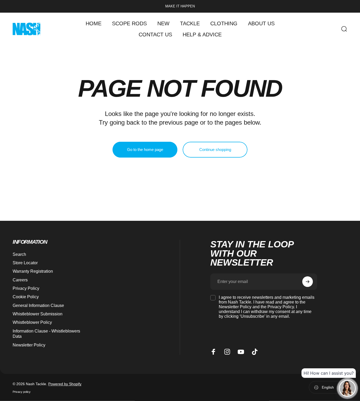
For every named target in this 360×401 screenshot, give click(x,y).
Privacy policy (22, 391)
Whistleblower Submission (37, 313)
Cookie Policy (26, 296)
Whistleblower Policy (32, 322)
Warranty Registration (33, 271)
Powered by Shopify (64, 384)
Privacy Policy (26, 288)
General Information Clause (38, 305)
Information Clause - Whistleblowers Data (46, 334)
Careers (20, 279)
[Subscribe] (307, 281)
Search (19, 254)
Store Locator (25, 262)
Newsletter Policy (29, 345)
